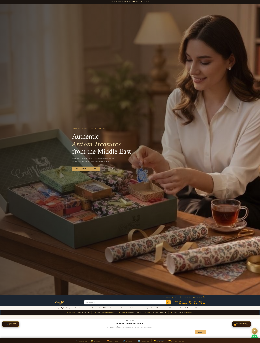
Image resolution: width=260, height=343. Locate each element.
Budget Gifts (149, 308)
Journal (176, 317)
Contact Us (185, 317)
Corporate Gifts (161, 317)
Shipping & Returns (85, 317)
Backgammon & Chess (117, 308)
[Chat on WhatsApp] (254, 337)
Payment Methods (100, 317)
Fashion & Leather (169, 308)
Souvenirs (91, 308)
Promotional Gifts (128, 317)
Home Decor (79, 308)
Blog (170, 317)
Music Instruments (136, 308)
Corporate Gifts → (109, 168)
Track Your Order (114, 317)
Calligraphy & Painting (62, 308)
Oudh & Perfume (185, 308)
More (197, 308)
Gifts (157, 308)
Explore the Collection (86, 168)
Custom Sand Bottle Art (145, 317)
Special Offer (103, 308)
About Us (74, 317)
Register (203, 297)
